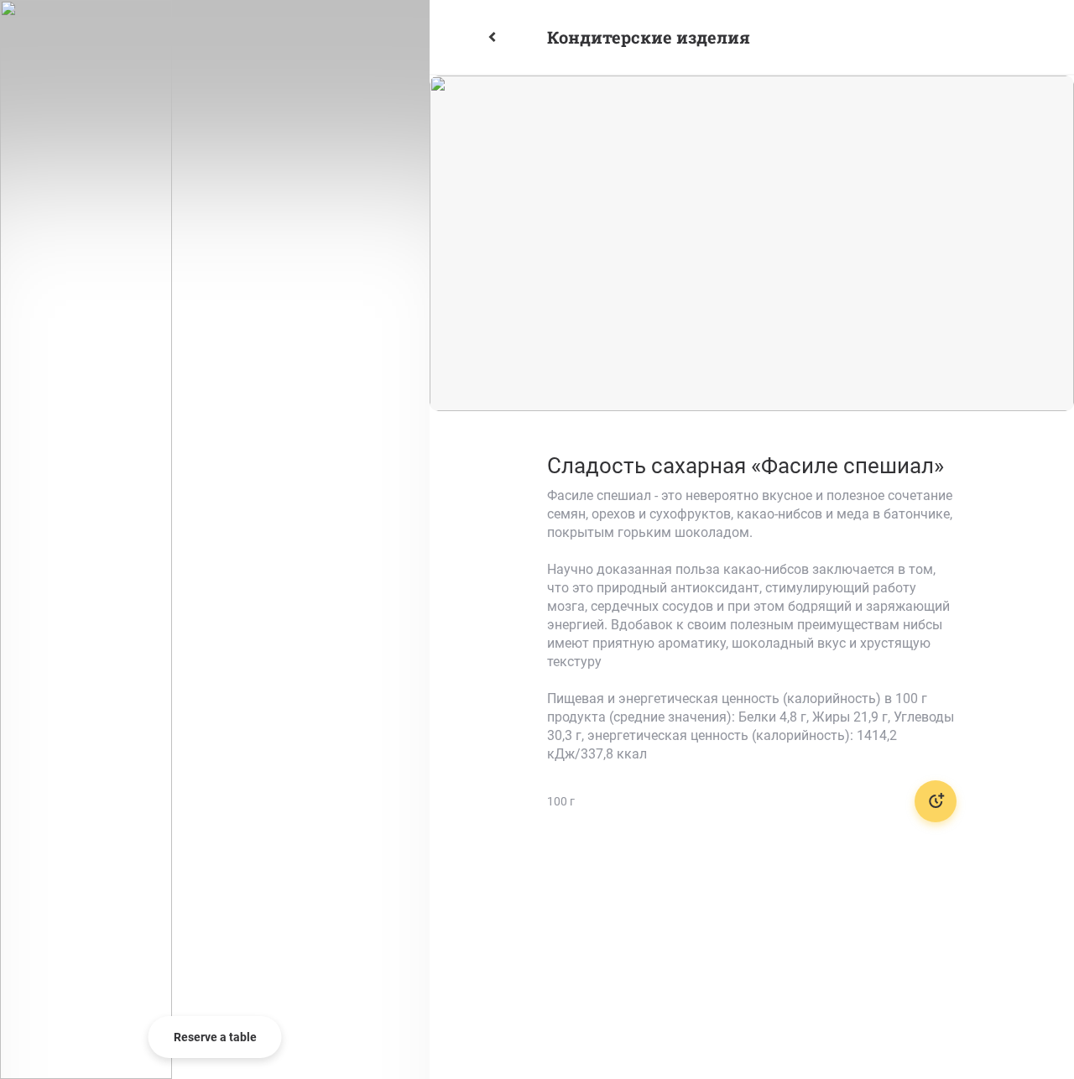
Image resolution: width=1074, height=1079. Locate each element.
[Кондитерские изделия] (511, 37)
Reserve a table (215, 1037)
